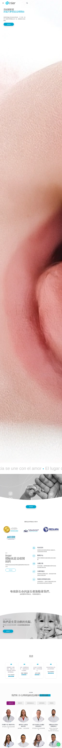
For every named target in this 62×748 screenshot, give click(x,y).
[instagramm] (52, 716)
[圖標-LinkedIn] (8, 716)
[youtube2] (41, 716)
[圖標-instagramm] (5, 716)
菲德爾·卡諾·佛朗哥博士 (8, 724)
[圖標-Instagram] (22, 716)
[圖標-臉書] (11, 716)
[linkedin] (55, 716)
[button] (3, 3)
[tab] (11, 703)
